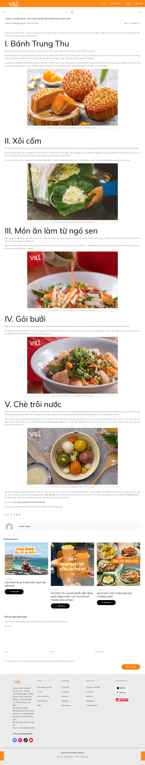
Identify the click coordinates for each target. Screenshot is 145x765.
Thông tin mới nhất (93, 687)
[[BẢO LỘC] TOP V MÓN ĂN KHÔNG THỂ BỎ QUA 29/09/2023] (143, 755)
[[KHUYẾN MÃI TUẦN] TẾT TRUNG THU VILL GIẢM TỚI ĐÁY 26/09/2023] (2, 755)
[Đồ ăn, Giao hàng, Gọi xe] (13, 3)
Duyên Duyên (20, 23)
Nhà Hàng (84, 757)
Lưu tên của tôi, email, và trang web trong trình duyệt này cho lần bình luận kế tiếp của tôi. (40, 661)
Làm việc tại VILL (43, 696)
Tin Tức (60, 757)
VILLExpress (66, 705)
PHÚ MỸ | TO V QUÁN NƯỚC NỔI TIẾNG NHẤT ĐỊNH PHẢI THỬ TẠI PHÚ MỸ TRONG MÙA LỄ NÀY (72, 596)
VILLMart (65, 701)
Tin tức (39, 692)
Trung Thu (8, 33)
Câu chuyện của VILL (44, 687)
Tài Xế (77, 757)
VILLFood (65, 696)
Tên (7, 652)
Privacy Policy (42, 701)
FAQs (39, 705)
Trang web (99, 652)
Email (52, 652)
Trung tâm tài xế (92, 705)
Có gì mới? (65, 687)
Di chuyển (65, 692)
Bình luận (9, 626)
